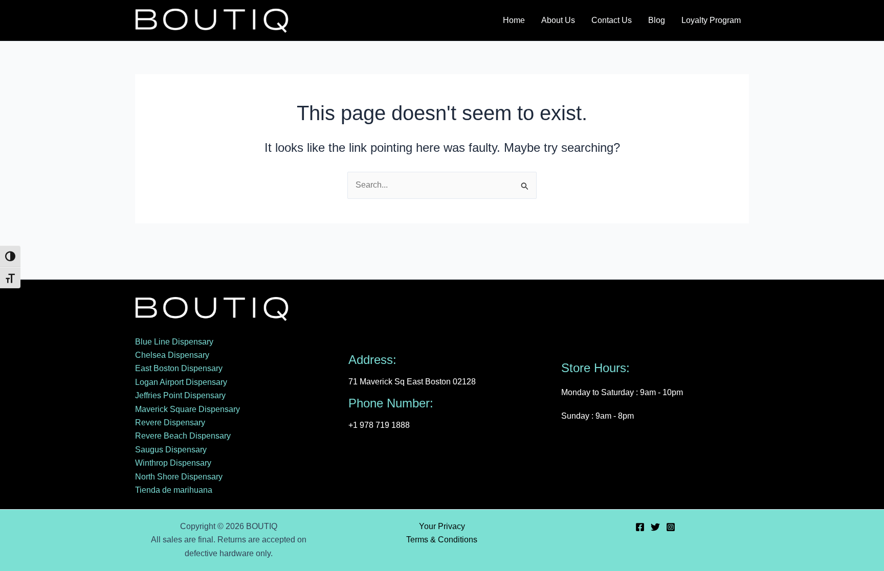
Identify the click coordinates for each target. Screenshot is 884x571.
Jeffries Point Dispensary (180, 395)
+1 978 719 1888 (379, 425)
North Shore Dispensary (179, 476)
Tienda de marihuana (173, 490)
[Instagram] (670, 527)
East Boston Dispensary (179, 368)
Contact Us (611, 20)
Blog (656, 20)
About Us (558, 20)
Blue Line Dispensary (174, 341)
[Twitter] (655, 527)
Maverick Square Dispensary (187, 409)
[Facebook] (640, 527)
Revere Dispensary (170, 422)
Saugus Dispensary (171, 449)
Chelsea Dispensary (172, 355)
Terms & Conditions (441, 539)
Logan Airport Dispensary (181, 382)
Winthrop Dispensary (173, 463)
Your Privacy (442, 526)
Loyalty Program (711, 20)
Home (514, 20)
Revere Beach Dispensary (183, 435)
